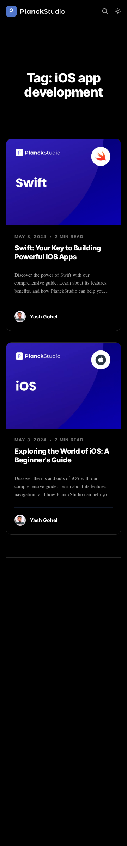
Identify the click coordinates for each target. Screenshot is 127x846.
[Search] (105, 11)
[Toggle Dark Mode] (117, 11)
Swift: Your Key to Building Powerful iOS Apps (57, 252)
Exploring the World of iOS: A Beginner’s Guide (61, 455)
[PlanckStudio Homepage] (35, 11)
